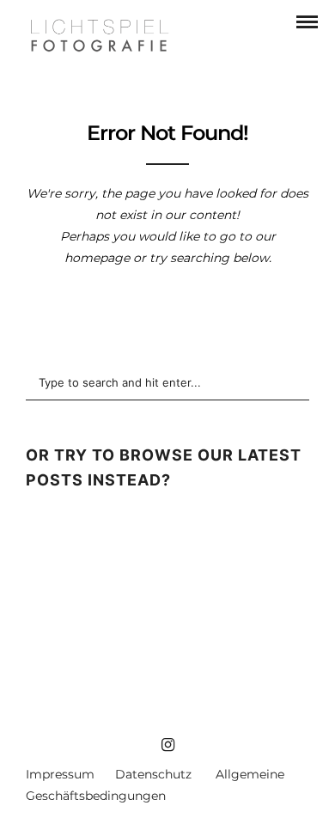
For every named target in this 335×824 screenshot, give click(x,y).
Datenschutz (153, 774)
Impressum (60, 774)
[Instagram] (167, 745)
